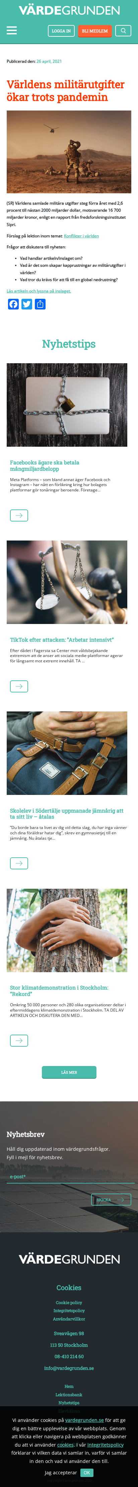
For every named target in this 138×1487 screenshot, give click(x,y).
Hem (69, 1386)
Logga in (61, 30)
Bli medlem (95, 30)
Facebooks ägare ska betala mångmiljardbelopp (44, 465)
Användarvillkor (69, 1318)
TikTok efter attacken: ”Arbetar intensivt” (62, 639)
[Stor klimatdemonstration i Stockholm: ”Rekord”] (69, 932)
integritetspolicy (105, 1445)
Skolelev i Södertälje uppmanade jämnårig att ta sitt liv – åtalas (67, 813)
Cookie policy (69, 1302)
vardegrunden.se (84, 1420)
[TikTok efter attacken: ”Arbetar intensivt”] (69, 584)
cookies (65, 1445)
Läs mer (69, 1072)
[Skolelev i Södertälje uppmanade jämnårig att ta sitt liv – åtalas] (69, 754)
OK (87, 1472)
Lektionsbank (69, 1394)
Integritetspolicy (69, 1310)
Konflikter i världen (81, 236)
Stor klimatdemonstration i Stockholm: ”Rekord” (59, 990)
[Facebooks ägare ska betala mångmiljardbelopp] (69, 406)
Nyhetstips (69, 1402)
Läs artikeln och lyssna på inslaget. (39, 291)
